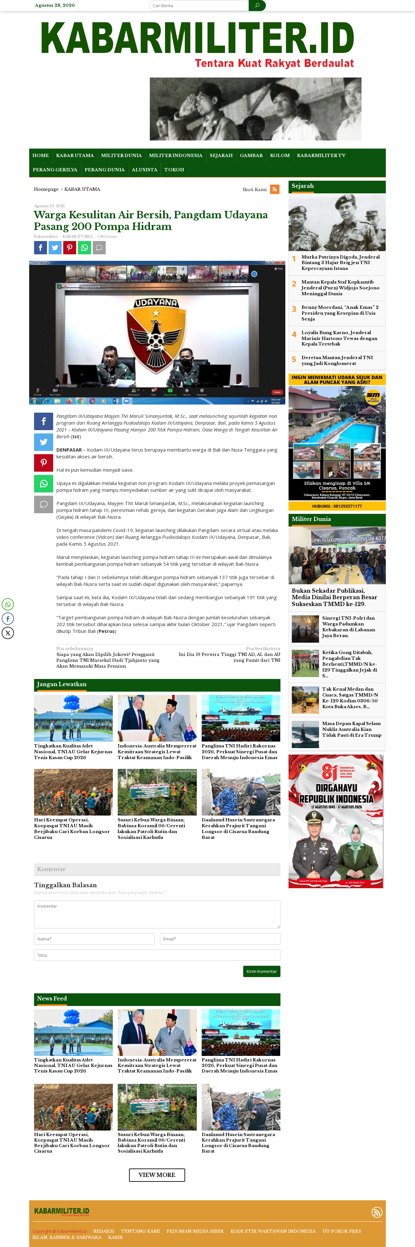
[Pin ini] (69, 247)
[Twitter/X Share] (8, 633)
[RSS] (275, 189)
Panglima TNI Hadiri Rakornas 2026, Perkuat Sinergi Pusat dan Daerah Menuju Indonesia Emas (240, 751)
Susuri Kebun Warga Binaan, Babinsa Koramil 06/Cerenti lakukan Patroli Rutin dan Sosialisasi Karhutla (151, 828)
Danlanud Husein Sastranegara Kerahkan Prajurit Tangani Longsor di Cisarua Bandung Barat (238, 828)
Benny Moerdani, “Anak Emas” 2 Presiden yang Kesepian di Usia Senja (340, 313)
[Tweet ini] (55, 247)
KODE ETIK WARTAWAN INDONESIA (273, 1231)
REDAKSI (103, 1231)
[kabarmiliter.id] (199, 45)
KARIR (115, 1237)
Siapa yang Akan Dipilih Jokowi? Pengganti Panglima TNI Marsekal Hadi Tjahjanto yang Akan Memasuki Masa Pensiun (108, 657)
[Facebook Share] (8, 618)
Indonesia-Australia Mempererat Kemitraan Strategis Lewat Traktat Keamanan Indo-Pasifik (157, 751)
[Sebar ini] (40, 247)
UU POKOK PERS (342, 1231)
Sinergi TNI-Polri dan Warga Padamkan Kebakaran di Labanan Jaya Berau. (348, 627)
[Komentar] (99, 247)
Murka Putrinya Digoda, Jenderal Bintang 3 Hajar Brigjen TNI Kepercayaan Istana (341, 263)
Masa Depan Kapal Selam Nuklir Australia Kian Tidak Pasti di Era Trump (352, 729)
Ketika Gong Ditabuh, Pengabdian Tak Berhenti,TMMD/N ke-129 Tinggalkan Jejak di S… (349, 664)
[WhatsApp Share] (8, 604)
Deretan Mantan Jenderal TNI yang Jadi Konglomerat (337, 361)
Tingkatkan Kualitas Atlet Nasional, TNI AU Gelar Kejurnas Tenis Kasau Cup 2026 (73, 751)
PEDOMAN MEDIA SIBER (195, 1231)
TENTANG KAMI (140, 1231)
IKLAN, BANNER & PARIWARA (66, 1237)
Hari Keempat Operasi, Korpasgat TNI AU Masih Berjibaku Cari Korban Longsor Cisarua (72, 828)
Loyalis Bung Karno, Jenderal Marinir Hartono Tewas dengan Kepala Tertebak (339, 338)
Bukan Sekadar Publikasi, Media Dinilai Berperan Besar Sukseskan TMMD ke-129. (334, 597)
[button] (7, 646)
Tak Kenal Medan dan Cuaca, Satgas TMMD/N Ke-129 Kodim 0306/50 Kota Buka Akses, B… (350, 698)
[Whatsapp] (84, 247)
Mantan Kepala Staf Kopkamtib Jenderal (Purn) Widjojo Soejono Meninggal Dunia (341, 288)
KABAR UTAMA (77, 236)
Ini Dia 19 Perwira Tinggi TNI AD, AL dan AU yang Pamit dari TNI (229, 654)
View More (157, 1175)
